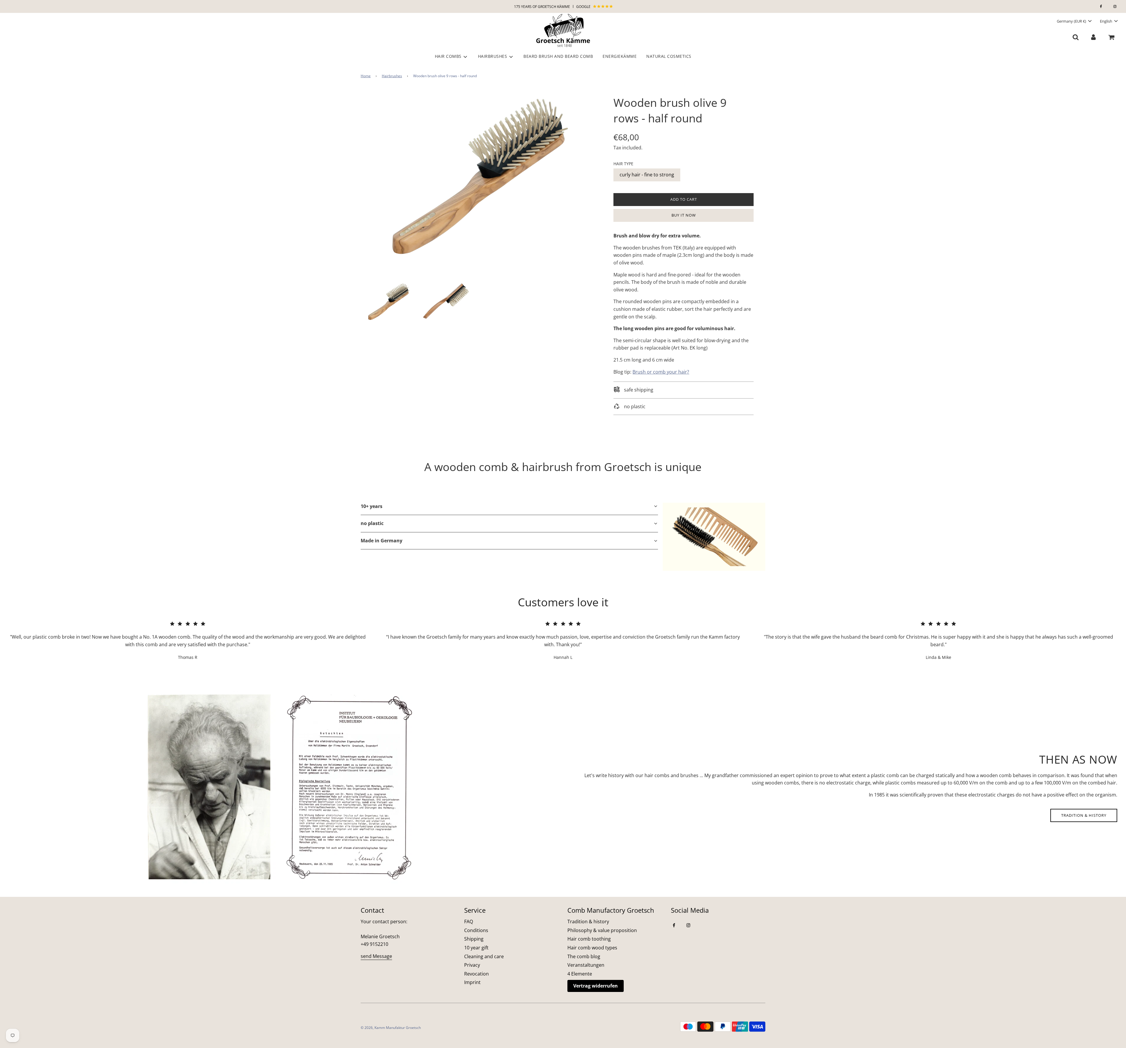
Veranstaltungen (585, 965)
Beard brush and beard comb (558, 56)
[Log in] (1093, 36)
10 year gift (476, 947)
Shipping (474, 939)
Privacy (472, 965)
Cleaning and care (484, 956)
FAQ (468, 921)
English (1106, 21)
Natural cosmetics (668, 56)
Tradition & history (1083, 815)
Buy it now (683, 215)
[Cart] (1112, 36)
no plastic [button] (372, 523)
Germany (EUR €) (1072, 21)
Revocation (476, 974)
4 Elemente (579, 974)
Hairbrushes (392, 75)
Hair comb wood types (592, 947)
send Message (376, 956)
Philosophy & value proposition (602, 930)
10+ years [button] (371, 506)
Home (366, 75)
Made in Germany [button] (381, 540)
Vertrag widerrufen (595, 986)
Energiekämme (620, 56)
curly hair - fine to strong (647, 174)
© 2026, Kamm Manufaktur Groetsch (391, 1027)
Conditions (476, 930)
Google (583, 6)
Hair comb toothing (589, 939)
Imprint (472, 982)
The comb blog (583, 956)
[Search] (1076, 36)
